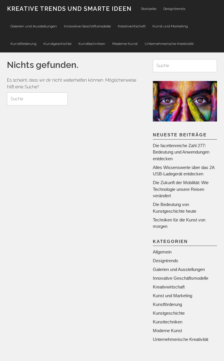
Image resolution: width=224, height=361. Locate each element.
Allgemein (162, 251)
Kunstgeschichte (57, 44)
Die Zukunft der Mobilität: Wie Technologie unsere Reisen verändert (181, 189)
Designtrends (174, 9)
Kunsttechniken (91, 44)
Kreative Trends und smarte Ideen (69, 8)
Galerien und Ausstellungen (33, 26)
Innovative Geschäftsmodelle (87, 26)
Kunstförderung (23, 44)
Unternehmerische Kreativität (169, 44)
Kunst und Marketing (170, 26)
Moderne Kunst (125, 44)
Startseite (148, 9)
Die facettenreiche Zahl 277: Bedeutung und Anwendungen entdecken (181, 152)
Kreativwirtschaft (132, 26)
